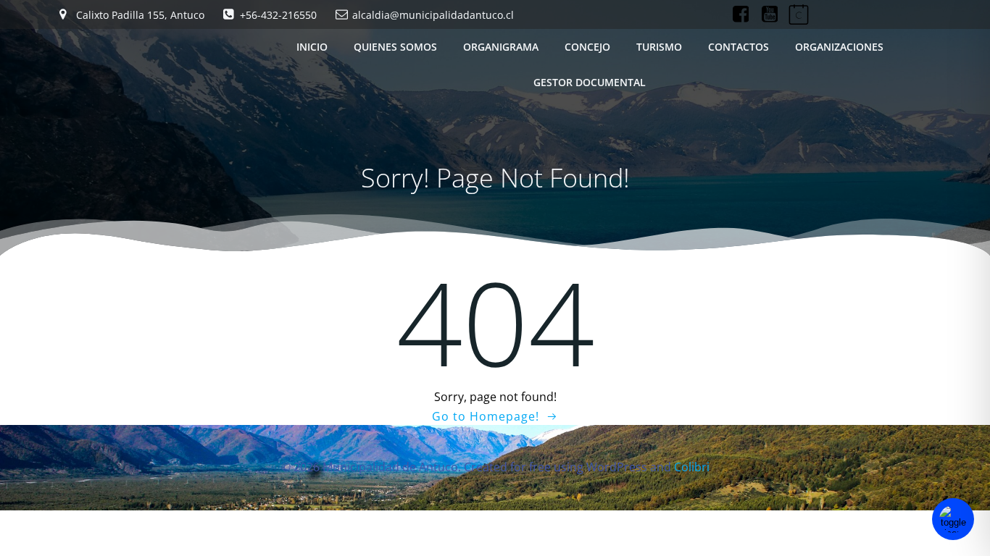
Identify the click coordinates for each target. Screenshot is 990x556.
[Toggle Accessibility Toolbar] (953, 519)
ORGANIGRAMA (500, 47)
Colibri (692, 467)
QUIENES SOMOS (395, 47)
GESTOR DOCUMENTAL (589, 82)
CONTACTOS (738, 47)
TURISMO (659, 47)
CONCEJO (587, 47)
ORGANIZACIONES (839, 47)
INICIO (312, 47)
